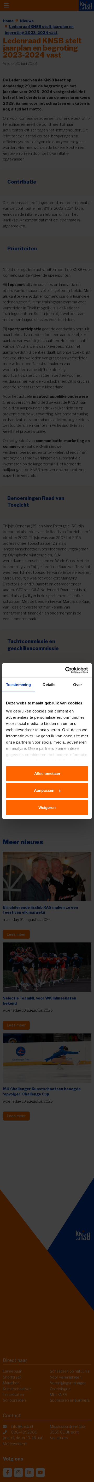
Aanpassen (44, 790)
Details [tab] (49, 684)
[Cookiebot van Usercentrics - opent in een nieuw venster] (66, 670)
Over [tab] (77, 684)
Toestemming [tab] (18, 684)
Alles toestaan (47, 773)
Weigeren (47, 807)
